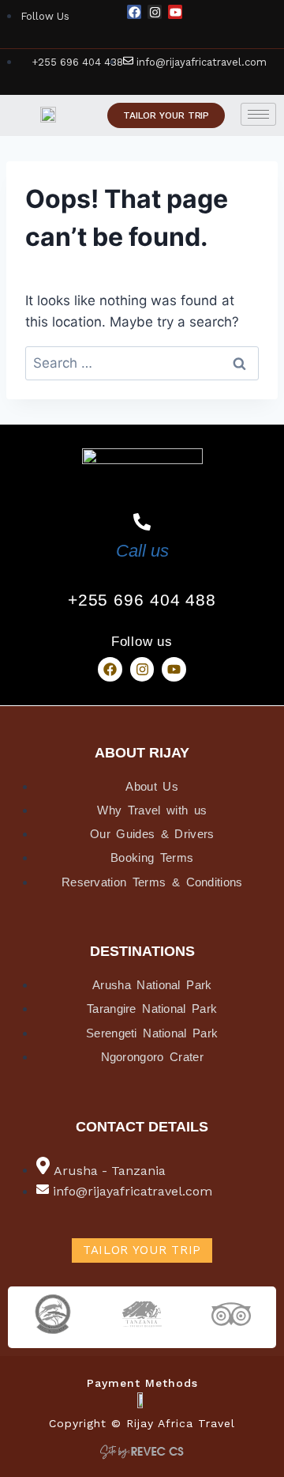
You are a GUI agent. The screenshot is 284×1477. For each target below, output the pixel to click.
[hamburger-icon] (258, 114)
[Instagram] (155, 12)
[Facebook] (134, 12)
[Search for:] (142, 363)
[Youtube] (175, 12)
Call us (142, 551)
